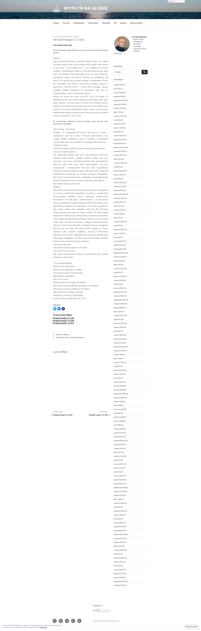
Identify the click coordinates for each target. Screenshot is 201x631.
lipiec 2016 (117, 499)
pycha (72, 337)
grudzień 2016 (119, 480)
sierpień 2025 (118, 108)
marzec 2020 (118, 327)
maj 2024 (117, 167)
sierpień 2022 (118, 214)
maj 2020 (117, 319)
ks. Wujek (60, 337)
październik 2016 (119, 487)
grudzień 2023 (119, 186)
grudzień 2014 (119, 573)
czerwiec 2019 (119, 362)
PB (115, 23)
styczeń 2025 (118, 135)
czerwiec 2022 (119, 222)
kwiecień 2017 (119, 464)
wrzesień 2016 (119, 491)
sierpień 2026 (118, 85)
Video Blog (106, 23)
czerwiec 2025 (119, 116)
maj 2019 (117, 366)
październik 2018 (119, 394)
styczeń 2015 (118, 570)
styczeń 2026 (118, 92)
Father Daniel (93, 23)
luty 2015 (117, 566)
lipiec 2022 (117, 218)
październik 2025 (120, 100)
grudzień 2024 (119, 139)
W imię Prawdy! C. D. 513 (63, 323)
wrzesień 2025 (119, 104)
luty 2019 (117, 378)
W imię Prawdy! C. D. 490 (63, 321)
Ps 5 (67, 337)
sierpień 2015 (118, 542)
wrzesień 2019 (119, 351)
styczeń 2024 (118, 182)
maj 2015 (117, 554)
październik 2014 (119, 581)
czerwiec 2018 (119, 409)
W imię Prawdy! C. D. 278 (63, 318)
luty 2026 (117, 89)
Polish (97, 610)
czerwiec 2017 (119, 456)
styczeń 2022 (118, 241)
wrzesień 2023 (119, 198)
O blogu (56, 23)
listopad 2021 (118, 249)
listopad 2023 (118, 190)
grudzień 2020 (119, 292)
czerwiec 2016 (119, 503)
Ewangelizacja (78, 23)
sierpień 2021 (118, 261)
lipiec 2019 (117, 358)
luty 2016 (117, 519)
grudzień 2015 (119, 526)
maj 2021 (117, 272)
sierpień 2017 (118, 448)
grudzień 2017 (118, 433)
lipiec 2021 (117, 265)
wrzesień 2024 (119, 151)
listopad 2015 (118, 530)
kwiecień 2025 (119, 124)
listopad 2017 (118, 437)
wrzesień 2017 (119, 444)
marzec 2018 (118, 421)
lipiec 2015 (117, 546)
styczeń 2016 (118, 523)
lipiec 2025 (117, 112)
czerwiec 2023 (119, 210)
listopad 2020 (118, 296)
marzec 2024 (118, 175)
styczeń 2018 (118, 429)
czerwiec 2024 (119, 163)
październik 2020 (120, 300)
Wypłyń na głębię (86, 8)
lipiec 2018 (117, 405)
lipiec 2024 (117, 159)
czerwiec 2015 (119, 550)
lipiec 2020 (117, 311)
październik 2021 (119, 253)
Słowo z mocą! (62, 334)
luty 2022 (117, 237)
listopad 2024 (118, 143)
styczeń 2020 (118, 335)
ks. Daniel (74, 36)
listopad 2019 (118, 343)
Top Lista (66, 23)
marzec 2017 (118, 468)
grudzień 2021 (118, 245)
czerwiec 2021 (119, 268)
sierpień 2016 (118, 495)
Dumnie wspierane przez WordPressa (106, 621)
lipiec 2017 (117, 452)
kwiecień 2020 (119, 323)
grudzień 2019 (119, 339)
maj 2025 (117, 120)
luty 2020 (117, 331)
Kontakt (123, 23)
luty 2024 (117, 179)
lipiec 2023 (117, 206)
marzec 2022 (118, 233)
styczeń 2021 (118, 288)
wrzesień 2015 (119, 538)
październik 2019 (119, 347)
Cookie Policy (43, 627)
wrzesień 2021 (119, 257)
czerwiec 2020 (119, 315)
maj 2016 (117, 507)
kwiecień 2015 (119, 558)
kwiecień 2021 (119, 276)
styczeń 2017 (118, 476)
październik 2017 (119, 441)
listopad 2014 (118, 577)
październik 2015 (119, 534)
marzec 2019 (118, 374)
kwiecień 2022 (119, 229)
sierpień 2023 (118, 202)
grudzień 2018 (119, 386)
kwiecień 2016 (119, 511)
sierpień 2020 (118, 308)
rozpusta (80, 337)
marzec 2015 (118, 562)
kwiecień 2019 (119, 370)
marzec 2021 (118, 280)
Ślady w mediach (136, 23)
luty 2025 (117, 132)
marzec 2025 (118, 128)
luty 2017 (117, 472)
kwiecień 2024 (119, 171)
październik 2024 (120, 147)
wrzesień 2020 (119, 304)
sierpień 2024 (118, 155)
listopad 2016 (118, 483)
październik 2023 (119, 194)
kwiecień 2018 (119, 417)
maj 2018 (117, 413)
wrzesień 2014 (119, 585)
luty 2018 (117, 425)
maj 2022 (117, 225)
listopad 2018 (118, 390)
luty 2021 (117, 284)
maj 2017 (117, 460)
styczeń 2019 (118, 382)
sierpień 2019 (118, 354)
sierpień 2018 (118, 401)
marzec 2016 (118, 515)
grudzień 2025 (119, 96)
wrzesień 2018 (119, 398)
